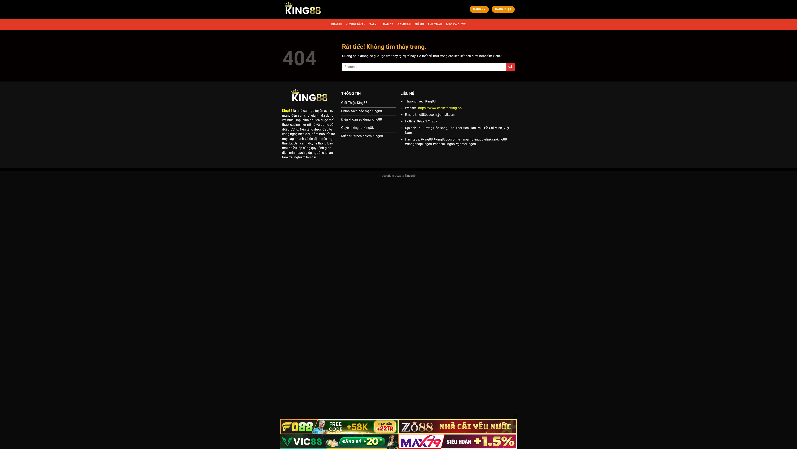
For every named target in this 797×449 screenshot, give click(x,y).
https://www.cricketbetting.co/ (440, 108)
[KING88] (303, 9)
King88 (287, 111)
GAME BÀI (404, 24)
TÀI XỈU (374, 24)
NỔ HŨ (419, 24)
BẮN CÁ (388, 24)
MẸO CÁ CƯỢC (456, 24)
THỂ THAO (435, 24)
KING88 (336, 24)
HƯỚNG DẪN (354, 24)
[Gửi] (510, 67)
